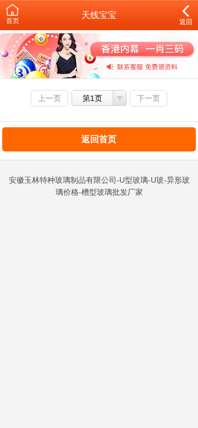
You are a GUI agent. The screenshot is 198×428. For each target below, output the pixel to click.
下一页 (148, 98)
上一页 (49, 98)
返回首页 (99, 139)
